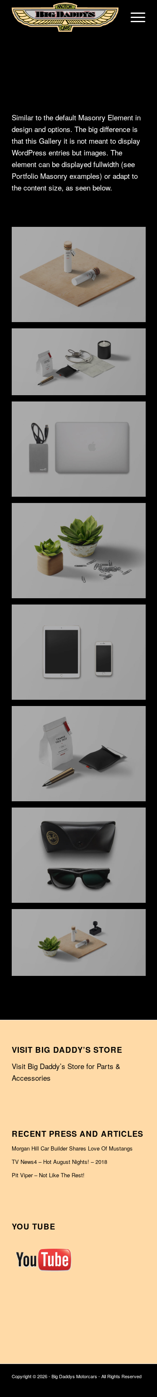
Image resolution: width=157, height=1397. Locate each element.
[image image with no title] (82, 277)
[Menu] (133, 17)
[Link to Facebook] (139, 1386)
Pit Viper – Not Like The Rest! (48, 1175)
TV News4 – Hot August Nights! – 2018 (59, 1162)
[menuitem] (133, 17)
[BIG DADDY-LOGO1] (65, 17)
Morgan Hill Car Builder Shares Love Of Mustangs (72, 1148)
